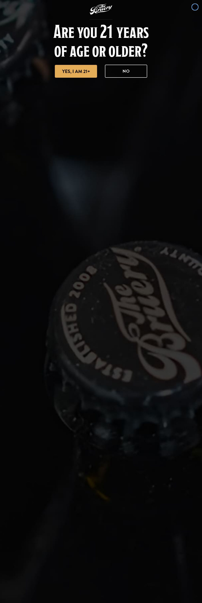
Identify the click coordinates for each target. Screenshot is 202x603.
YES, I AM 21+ (76, 71)
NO (126, 71)
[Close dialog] (195, 7)
